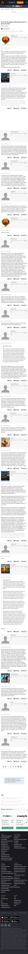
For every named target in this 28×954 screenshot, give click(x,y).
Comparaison (17, 887)
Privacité (9, 912)
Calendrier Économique (6, 836)
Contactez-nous (17, 900)
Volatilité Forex (4, 844)
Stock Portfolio (4, 903)
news (7, 56)
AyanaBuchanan (14, 131)
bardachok (13, 331)
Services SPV (4, 869)
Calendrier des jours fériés (6, 841)
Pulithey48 (13, 635)
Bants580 (13, 191)
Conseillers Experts (5, 885)
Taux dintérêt (4, 839)
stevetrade (12, 73)
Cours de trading (4, 888)
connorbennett (14, 161)
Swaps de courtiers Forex (19, 868)
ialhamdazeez (6, 28)
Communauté (17, 836)
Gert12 (12, 438)
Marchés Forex (4, 842)
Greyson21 (13, 544)
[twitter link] (6, 925)
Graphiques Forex (18, 844)
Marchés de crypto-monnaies (7, 887)
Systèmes (16, 837)
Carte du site (15, 913)
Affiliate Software (5, 905)
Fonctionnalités (4, 898)
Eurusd (25, 57)
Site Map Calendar (23, 912)
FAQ (15, 897)
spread (12, 492)
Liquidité (3, 853)
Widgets (3, 897)
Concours (16, 842)
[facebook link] (2, 925)
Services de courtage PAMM (7, 878)
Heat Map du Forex (5, 856)
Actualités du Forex (5, 847)
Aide (15, 898)
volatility (3, 665)
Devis (10, 70)
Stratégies (16, 841)
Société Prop (17, 878)
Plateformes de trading (6, 883)
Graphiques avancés (5, 907)
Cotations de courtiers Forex (20, 866)
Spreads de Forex (18, 864)
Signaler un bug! (17, 902)
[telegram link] (9, 925)
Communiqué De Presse (19, 875)
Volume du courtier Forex (19, 869)
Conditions (3, 912)
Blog (15, 905)
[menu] (26, 2)
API (2, 900)
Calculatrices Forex (5, 854)
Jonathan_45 (14, 737)
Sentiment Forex (17, 846)
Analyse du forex (5, 849)
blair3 (12, 702)
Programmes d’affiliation (6, 876)
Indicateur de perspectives (20, 847)
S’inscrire (20, 2)
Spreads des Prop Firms (19, 881)
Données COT (4, 851)
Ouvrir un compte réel (7, 827)
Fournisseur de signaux (6, 871)
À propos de (16, 903)
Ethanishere (13, 308)
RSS (2, 902)
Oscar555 (13, 564)
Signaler (24, 70)
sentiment (24, 150)
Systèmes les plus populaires (20, 839)
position (13, 523)
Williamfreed (13, 238)
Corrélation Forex (5, 846)
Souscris (6, 26)
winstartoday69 (14, 674)
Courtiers (3, 864)
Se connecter (12, 2)
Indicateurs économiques (6, 858)
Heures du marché (5, 837)
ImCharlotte (14, 282)
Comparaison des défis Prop (20, 880)
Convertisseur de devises (6, 859)
